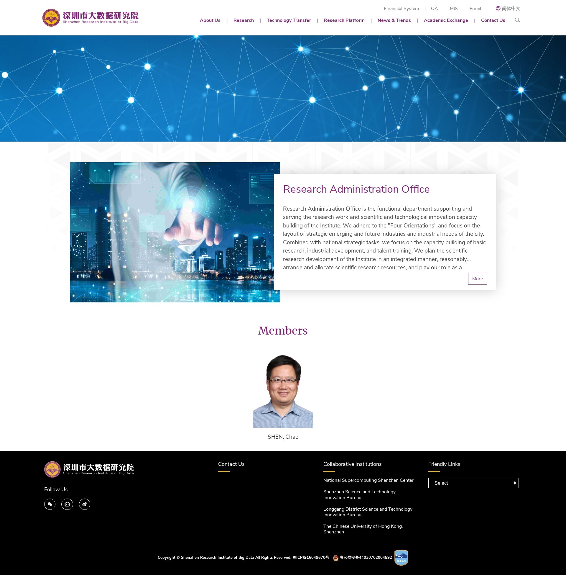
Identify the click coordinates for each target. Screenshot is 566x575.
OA (434, 9)
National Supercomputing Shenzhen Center (368, 480)
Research (243, 20)
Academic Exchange (446, 20)
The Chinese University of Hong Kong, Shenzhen (363, 529)
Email (475, 9)
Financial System (401, 9)
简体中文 (511, 8)
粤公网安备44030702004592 (366, 557)
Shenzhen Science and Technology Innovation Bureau (359, 495)
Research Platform (344, 20)
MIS (454, 9)
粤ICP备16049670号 (310, 557)
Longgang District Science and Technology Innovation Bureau (367, 512)
